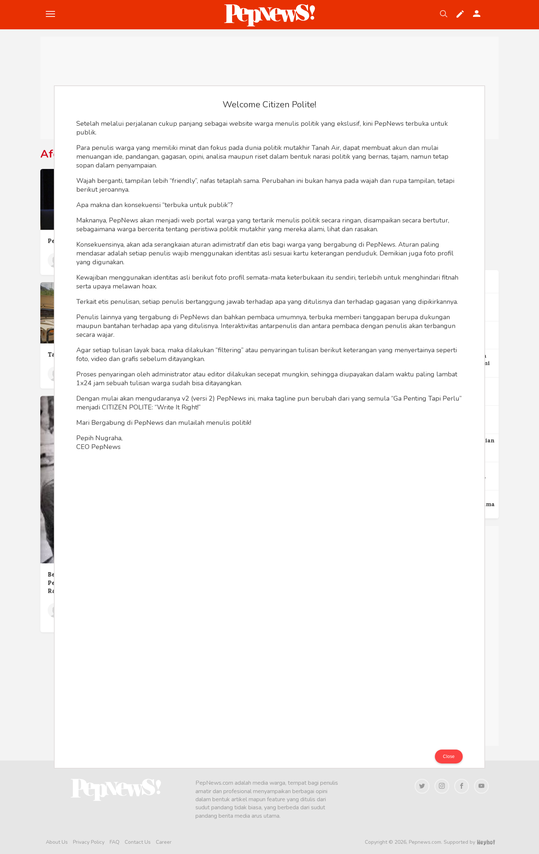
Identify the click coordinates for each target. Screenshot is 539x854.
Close (449, 756)
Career (164, 842)
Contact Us (138, 842)
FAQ (115, 842)
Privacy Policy (88, 842)
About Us (57, 842)
